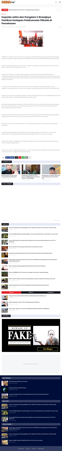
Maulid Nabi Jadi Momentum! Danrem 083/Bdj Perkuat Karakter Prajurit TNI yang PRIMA (31, 177)
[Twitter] (16, 157)
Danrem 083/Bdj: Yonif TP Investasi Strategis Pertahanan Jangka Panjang (28, 272)
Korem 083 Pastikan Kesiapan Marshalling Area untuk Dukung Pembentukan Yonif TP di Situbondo (32, 241)
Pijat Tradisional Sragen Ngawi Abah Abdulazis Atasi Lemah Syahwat (27, 266)
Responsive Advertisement (31, 364)
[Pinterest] (19, 157)
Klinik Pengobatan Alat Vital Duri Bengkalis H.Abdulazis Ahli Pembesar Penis (29, 285)
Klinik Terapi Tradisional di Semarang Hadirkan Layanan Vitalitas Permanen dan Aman (32, 278)
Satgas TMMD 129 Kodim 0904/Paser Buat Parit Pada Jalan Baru (26, 440)
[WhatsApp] (23, 157)
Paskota (34, 448)
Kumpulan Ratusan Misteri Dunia (17, 388)
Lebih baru (4, 220)
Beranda (4, 14)
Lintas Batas (21, 448)
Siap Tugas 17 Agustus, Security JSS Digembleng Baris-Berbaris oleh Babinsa (29, 308)
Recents (31, 292)
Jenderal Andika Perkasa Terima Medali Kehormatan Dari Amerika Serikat (29, 394)
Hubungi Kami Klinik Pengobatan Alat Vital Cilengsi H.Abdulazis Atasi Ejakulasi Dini (30, 253)
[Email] (26, 157)
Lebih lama (57, 220)
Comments (51, 292)
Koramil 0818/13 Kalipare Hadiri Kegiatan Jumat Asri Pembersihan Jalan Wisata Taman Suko (33, 234)
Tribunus (28, 448)
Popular (11, 292)
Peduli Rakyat (41, 448)
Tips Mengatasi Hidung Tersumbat (18, 381)
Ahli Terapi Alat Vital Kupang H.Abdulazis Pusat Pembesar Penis (26, 247)
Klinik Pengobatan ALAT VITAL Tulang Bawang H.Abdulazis (24, 10)
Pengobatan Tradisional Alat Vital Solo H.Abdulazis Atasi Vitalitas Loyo (51, 177)
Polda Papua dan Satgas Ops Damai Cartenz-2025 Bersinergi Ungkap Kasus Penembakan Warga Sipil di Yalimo (33, 260)
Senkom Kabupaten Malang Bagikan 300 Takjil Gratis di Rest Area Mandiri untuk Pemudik (32, 227)
